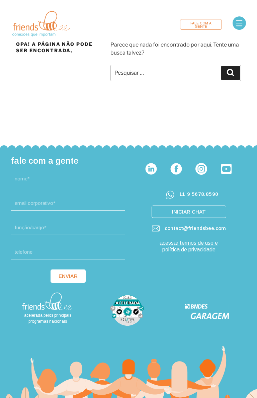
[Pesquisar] (230, 73)
